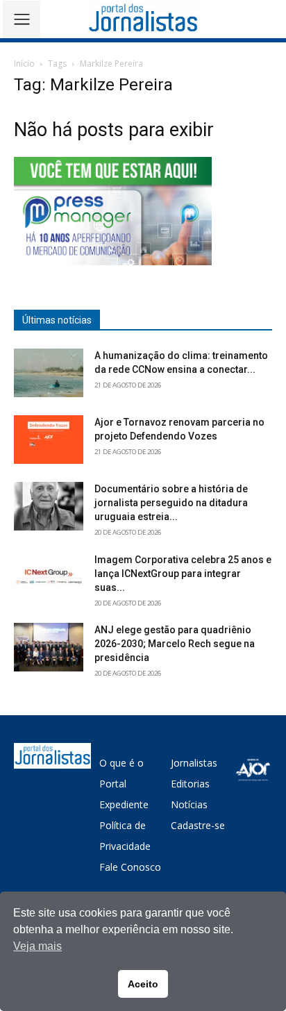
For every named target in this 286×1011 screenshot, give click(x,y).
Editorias (190, 783)
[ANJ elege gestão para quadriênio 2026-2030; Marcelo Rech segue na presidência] (48, 647)
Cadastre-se (198, 825)
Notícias (189, 804)
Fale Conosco (130, 867)
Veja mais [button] (37, 946)
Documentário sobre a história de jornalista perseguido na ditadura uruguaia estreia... (171, 502)
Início (24, 63)
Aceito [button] (143, 983)
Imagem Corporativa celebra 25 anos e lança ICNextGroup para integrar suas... (182, 573)
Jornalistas (194, 762)
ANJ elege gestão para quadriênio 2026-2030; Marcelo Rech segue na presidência (174, 643)
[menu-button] (21, 19)
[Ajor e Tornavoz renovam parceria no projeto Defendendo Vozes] (48, 439)
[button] (265, 19)
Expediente (124, 804)
